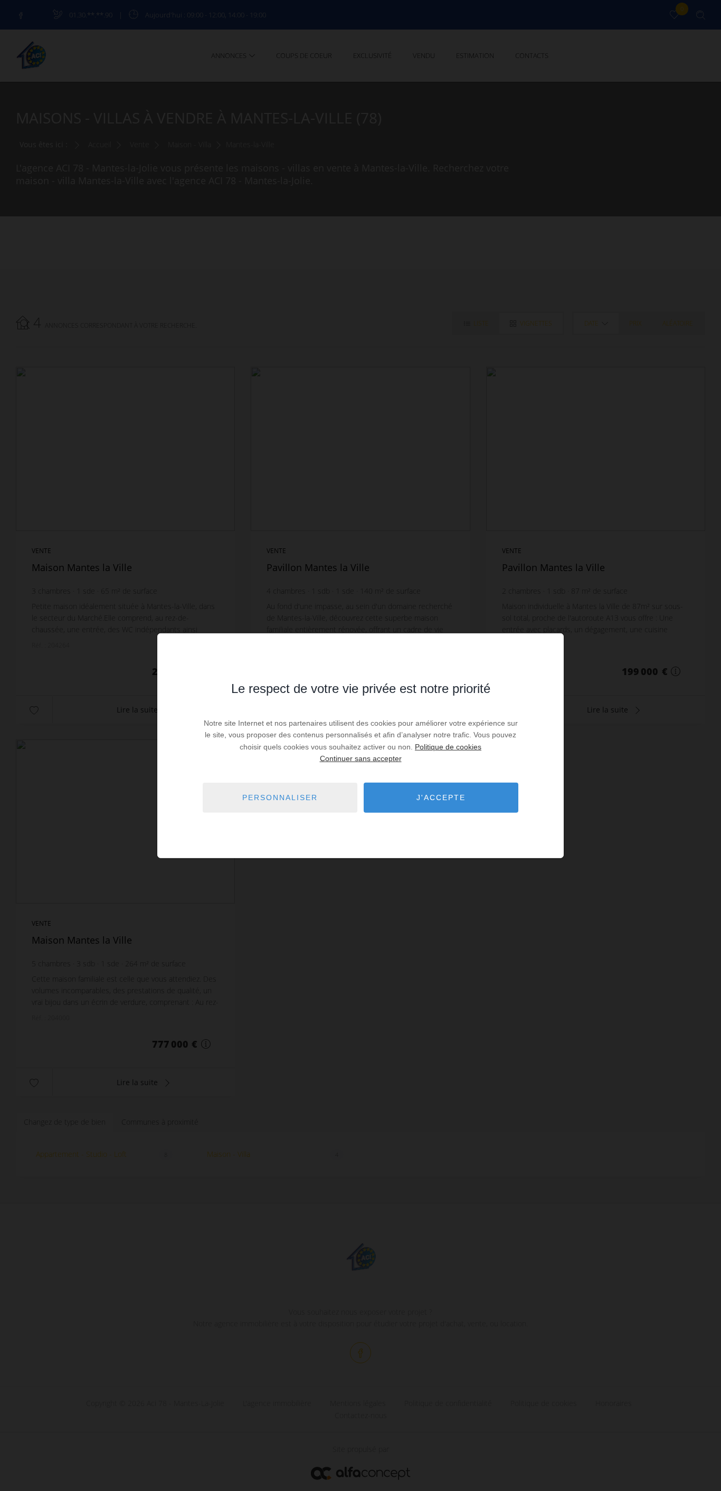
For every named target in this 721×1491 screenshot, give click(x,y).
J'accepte (441, 797)
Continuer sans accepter (361, 758)
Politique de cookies (448, 747)
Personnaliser (280, 797)
